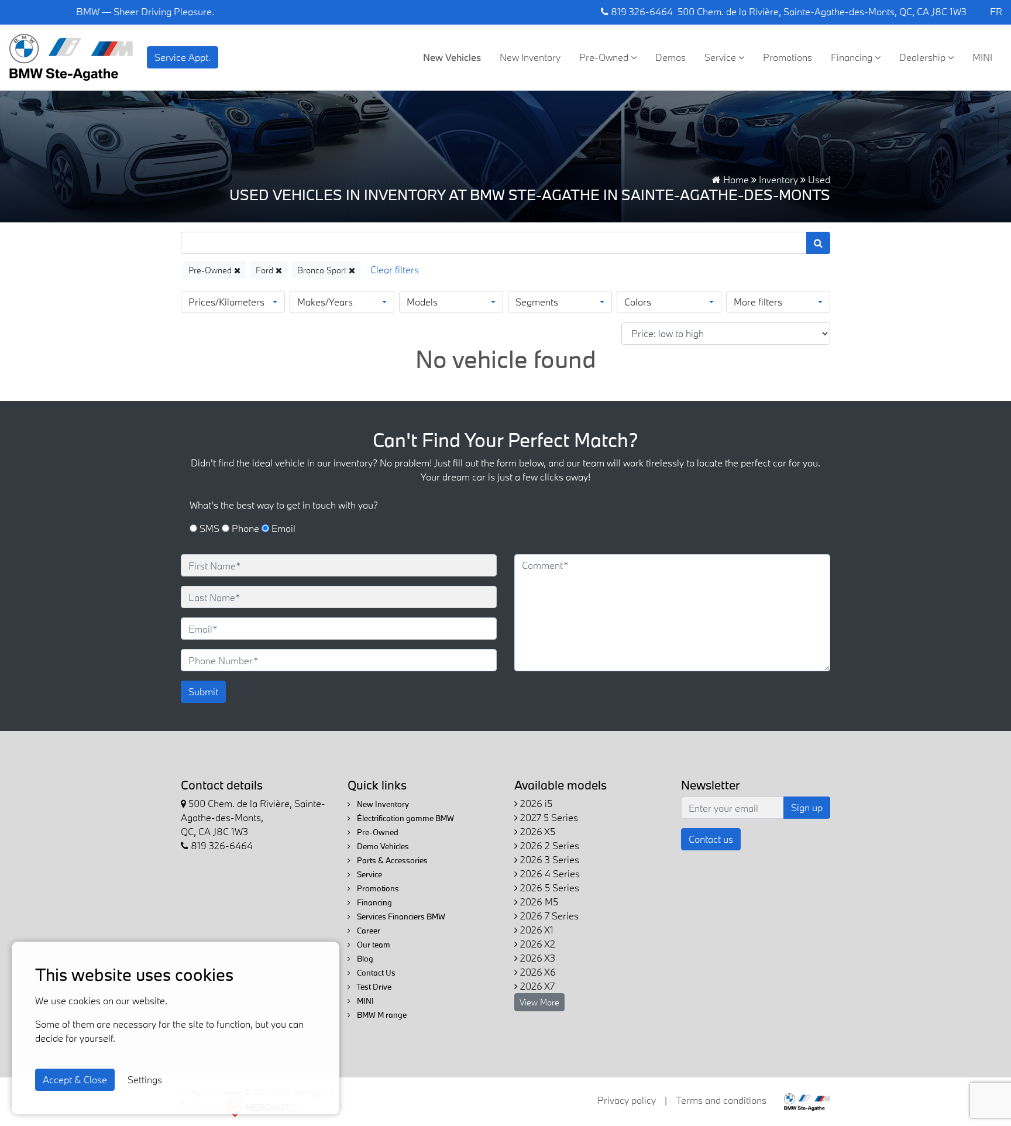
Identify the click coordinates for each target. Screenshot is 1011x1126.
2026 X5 (536, 831)
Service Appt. (182, 57)
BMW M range (381, 1015)
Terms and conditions (721, 1100)
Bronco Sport (323, 270)
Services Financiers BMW (400, 916)
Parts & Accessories (391, 860)
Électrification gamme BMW (404, 818)
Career (367, 930)
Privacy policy (626, 1100)
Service (721, 57)
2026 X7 (536, 986)
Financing (853, 57)
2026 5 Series (548, 887)
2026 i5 (535, 803)
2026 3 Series (548, 859)
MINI (982, 57)
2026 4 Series (549, 873)
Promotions (787, 57)
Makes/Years (325, 302)
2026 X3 (536, 958)
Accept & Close (75, 1079)
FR (996, 11)
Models (422, 302)
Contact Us (375, 972)
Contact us (711, 839)
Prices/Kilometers (226, 302)
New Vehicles (452, 57)
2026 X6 (537, 972)
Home (735, 179)
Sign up (807, 807)
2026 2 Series (548, 845)
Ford (266, 270)
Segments (536, 302)
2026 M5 (538, 901)
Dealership (923, 57)
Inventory (778, 179)
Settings (145, 1079)
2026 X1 (535, 930)
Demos (670, 57)
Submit (203, 691)
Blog (364, 958)
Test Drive (373, 986)
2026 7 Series (548, 915)
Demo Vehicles (382, 846)
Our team (372, 944)
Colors (637, 302)
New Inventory (530, 57)
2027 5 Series (548, 817)
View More (539, 1002)
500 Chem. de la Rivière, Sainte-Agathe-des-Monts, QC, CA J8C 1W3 (822, 11)
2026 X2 (536, 944)
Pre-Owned (605, 57)
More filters (758, 302)
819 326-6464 (640, 11)
